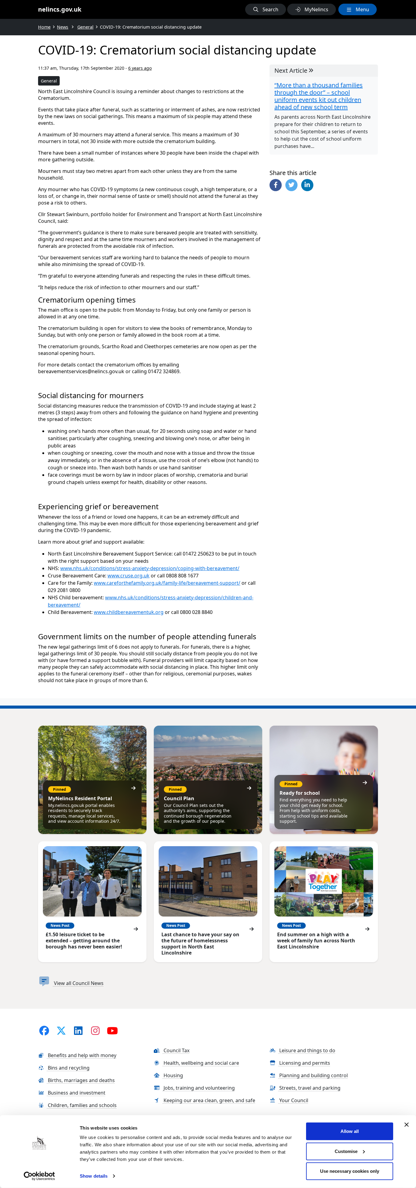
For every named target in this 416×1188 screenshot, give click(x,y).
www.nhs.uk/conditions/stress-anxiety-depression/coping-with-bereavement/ (149, 568)
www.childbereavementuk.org (129, 612)
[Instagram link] (95, 1030)
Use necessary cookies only (349, 1171)
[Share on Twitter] (291, 185)
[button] (265, 9)
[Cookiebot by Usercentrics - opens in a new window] (39, 1176)
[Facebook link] (44, 1030)
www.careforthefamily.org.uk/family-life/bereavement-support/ (167, 583)
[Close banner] (406, 1125)
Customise (346, 1151)
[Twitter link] (61, 1030)
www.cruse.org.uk (129, 575)
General (49, 81)
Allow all (349, 1131)
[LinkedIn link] (78, 1030)
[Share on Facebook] (276, 185)
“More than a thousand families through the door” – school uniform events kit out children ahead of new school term (318, 96)
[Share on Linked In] (307, 185)
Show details (94, 1176)
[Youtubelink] (112, 1030)
